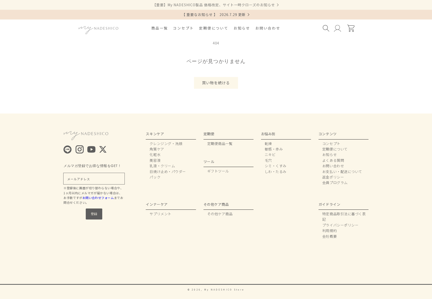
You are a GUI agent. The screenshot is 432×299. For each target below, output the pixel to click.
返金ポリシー (333, 177)
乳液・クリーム (162, 165)
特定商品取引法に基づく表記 (344, 216)
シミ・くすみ (275, 165)
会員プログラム (335, 182)
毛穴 (268, 160)
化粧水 (155, 154)
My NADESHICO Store (224, 289)
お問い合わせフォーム (98, 198)
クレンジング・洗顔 (166, 143)
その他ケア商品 (220, 213)
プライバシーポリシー (340, 225)
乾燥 (268, 143)
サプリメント (160, 213)
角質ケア (157, 149)
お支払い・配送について (342, 171)
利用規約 (329, 230)
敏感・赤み (274, 149)
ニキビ (270, 154)
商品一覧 (159, 28)
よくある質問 (333, 160)
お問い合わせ (267, 28)
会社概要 (329, 236)
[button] (326, 28)
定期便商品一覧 (220, 143)
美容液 (155, 160)
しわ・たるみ (275, 171)
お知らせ (242, 28)
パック (155, 177)
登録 (94, 214)
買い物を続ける (216, 82)
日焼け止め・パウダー (168, 171)
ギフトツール (218, 171)
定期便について (213, 28)
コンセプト (183, 28)
